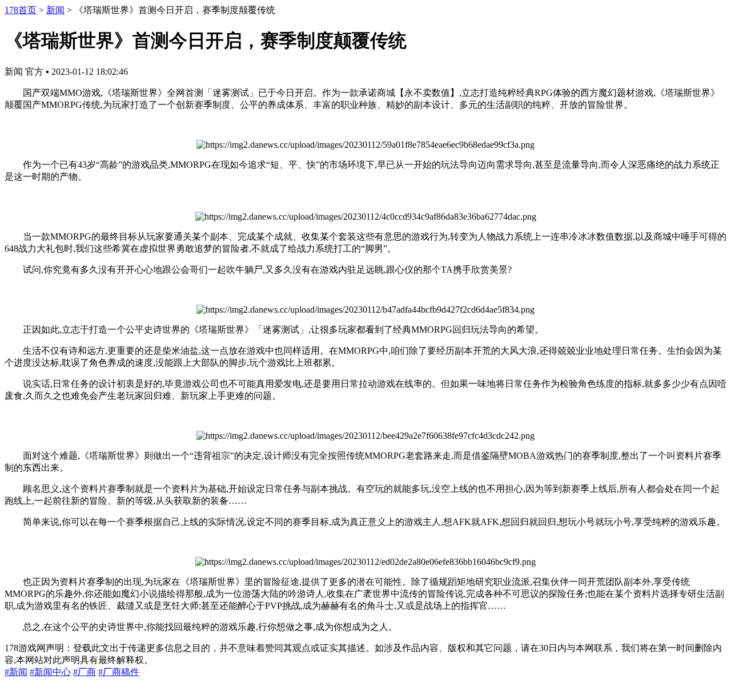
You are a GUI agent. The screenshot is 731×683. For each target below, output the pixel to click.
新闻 (55, 10)
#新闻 (16, 672)
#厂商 (84, 672)
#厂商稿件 (118, 672)
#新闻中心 (50, 672)
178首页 (21, 10)
